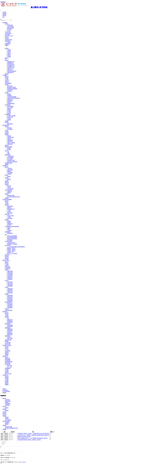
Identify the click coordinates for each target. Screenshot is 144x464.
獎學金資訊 (9, 127)
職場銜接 (7, 219)
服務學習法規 (10, 319)
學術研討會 (9, 337)
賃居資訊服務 (10, 295)
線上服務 (7, 122)
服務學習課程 (7, 327)
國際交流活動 (10, 338)
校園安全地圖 (10, 272)
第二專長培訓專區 (8, 241)
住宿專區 (7, 84)
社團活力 (9, 52)
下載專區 (7, 371)
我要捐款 (9, 102)
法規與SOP (7, 80)
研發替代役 (7, 254)
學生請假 (9, 118)
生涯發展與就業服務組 (7, 199)
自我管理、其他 (10, 252)
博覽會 (8, 229)
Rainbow (24, 462)
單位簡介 (7, 23)
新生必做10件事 (8, 373)
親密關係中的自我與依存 (24, 436)
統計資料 (7, 60)
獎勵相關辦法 (10, 321)
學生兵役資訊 (10, 281)
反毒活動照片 (10, 306)
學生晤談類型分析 (10, 64)
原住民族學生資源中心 (7, 345)
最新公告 (7, 261)
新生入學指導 (10, 107)
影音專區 (7, 48)
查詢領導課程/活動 (8, 361)
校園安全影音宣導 (8, 310)
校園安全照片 (10, 276)
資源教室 (7, 177)
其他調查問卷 (10, 240)
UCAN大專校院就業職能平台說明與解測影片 (16, 246)
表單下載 (7, 150)
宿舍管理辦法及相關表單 (12, 88)
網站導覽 (4, 14)
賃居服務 (7, 294)
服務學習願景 (10, 326)
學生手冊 (7, 38)
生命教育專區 (10, 172)
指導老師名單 (10, 144)
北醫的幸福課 (10, 169)
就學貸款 (9, 94)
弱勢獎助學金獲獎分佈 (11, 71)
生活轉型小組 (5, 375)
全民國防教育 (7, 268)
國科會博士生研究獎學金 (12, 161)
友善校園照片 (10, 279)
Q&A (6, 59)
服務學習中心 (5, 311)
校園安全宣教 (10, 271)
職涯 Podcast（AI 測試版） (12, 253)
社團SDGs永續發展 (11, 142)
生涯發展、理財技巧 (11, 250)
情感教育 (9, 192)
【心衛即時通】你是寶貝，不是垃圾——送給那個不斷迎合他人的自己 (33, 433)
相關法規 (7, 133)
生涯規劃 (9, 56)
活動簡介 (9, 227)
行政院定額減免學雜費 (11, 96)
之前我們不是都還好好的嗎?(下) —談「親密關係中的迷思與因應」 (32, 438)
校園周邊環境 (10, 290)
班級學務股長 (10, 277)
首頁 (5, 388)
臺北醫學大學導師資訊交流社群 (13, 196)
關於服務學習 (7, 323)
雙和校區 (7, 73)
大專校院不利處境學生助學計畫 (13, 98)
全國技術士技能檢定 (11, 242)
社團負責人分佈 (10, 68)
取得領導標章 (7, 360)
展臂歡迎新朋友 (10, 106)
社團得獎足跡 (10, 141)
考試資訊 (9, 211)
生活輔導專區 (7, 114)
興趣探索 (9, 207)
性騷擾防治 (9, 191)
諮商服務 (7, 184)
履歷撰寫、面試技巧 (11, 248)
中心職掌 (7, 369)
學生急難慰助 (10, 100)
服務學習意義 (10, 325)
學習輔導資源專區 (10, 103)
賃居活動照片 (10, 298)
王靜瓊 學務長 (10, 25)
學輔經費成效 (7, 43)
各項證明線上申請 (10, 160)
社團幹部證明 (10, 140)
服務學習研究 (7, 335)
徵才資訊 (9, 225)
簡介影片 (9, 30)
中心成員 (7, 349)
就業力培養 (7, 214)
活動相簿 (7, 352)
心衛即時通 (9, 168)
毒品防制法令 (10, 303)
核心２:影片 (9, 367)
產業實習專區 (7, 231)
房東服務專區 (10, 300)
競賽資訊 (7, 377)
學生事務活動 (7, 104)
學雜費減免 (9, 95)
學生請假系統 (10, 123)
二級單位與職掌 (8, 33)
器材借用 (9, 149)
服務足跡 (7, 145)
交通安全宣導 (10, 291)
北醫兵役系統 (10, 284)
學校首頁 (4, 12)
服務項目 (9, 179)
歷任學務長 (9, 29)
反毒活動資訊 (10, 304)
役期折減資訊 (10, 283)
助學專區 (7, 92)
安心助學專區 (7, 350)
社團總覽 (9, 136)
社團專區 (7, 134)
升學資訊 (9, 210)
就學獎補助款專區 (8, 39)
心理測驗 (9, 187)
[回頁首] (0, 463)
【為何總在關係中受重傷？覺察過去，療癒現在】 (29, 439)
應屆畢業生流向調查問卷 (12, 238)
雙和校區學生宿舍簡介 (11, 87)
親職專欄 (9, 171)
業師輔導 (9, 222)
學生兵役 (7, 280)
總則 (8, 318)
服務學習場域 (10, 330)
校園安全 (9, 55)
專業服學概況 (10, 333)
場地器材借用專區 (8, 146)
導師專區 (7, 194)
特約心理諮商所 (10, 188)
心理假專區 (9, 173)
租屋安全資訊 (10, 296)
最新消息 (7, 76)
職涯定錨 (7, 204)
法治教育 (9, 111)
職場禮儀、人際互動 (11, 249)
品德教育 (9, 53)
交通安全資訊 (10, 288)
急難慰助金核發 (10, 72)
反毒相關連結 (10, 307)
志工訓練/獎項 (8, 342)
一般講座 (9, 217)
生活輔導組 (5, 75)
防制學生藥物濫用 (8, 302)
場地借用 (9, 148)
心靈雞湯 (9, 49)
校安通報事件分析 (10, 61)
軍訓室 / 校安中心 (6, 260)
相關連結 (7, 45)
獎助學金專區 (7, 41)
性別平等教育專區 (8, 190)
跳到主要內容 (3, 1)
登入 (3, 17)
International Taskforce (9, 35)
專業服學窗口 (10, 334)
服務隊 (8, 153)
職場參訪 (9, 221)
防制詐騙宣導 (10, 273)
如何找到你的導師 (10, 195)
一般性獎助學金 (10, 156)
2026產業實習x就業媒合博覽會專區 (12, 226)
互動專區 (7, 381)
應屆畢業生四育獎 (8, 163)
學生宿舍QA (9, 91)
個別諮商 (7, 417)
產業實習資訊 (10, 233)
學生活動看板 (10, 129)
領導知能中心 (5, 356)
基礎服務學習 (10, 329)
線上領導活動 (7, 364)
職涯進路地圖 (10, 206)
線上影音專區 (7, 245)
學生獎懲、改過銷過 (11, 115)
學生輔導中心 (5, 165)
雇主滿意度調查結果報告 (12, 237)
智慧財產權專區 (8, 83)
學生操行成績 (10, 117)
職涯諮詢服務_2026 (11, 208)
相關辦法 (9, 42)
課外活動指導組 (6, 125)
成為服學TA (9, 331)
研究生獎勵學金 (10, 157)
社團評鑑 (9, 138)
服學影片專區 (7, 344)
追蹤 (6, 234)
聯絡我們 (4, 13)
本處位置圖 (7, 34)
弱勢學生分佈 (10, 69)
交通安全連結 (10, 292)
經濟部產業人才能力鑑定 (12, 244)
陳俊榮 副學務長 (10, 27)
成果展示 (7, 383)
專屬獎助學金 (10, 99)
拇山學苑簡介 (10, 86)
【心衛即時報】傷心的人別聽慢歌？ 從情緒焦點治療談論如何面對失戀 (33, 435)
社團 (8, 152)
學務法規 (7, 37)
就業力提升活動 (10, 215)
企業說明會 (9, 230)
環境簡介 (9, 176)
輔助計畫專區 (10, 213)
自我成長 (9, 51)
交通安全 (7, 287)
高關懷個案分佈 (10, 63)
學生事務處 (5, 22)
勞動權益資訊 (10, 223)
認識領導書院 (7, 358)
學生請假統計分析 (10, 67)
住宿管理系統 (10, 90)
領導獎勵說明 (7, 368)
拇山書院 (9, 113)
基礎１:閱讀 (9, 365)
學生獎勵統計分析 (10, 65)
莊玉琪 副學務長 (10, 26)
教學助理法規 (10, 322)
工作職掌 (7, 79)
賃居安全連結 (10, 299)
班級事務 (9, 119)
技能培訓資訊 (10, 218)
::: (0, 10)
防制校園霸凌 (10, 275)
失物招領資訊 (7, 267)
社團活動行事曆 (10, 137)
